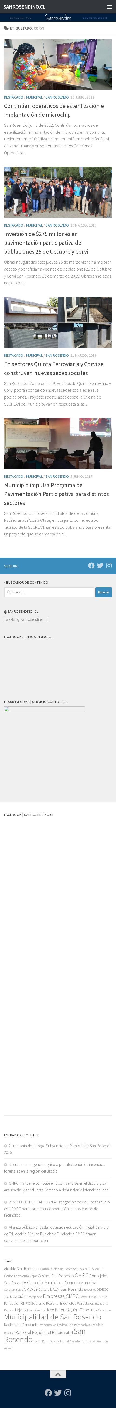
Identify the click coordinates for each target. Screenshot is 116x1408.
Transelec (75, 1341)
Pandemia (30, 1324)
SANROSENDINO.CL (24, 6)
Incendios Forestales (77, 1303)
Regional (23, 1332)
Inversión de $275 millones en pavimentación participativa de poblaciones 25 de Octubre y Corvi (46, 242)
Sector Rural (41, 1341)
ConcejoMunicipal (80, 1283)
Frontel (102, 1296)
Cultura (44, 1289)
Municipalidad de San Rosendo (52, 1317)
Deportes (90, 1289)
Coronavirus (12, 1289)
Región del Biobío (47, 1332)
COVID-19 (29, 1289)
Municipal (34, 97)
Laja (18, 1309)
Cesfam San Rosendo (56, 1275)
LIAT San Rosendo (34, 1310)
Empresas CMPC (61, 1296)
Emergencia (34, 1297)
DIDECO (102, 1289)
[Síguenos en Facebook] (91, 565)
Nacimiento (13, 1324)
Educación (15, 1296)
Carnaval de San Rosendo (58, 1269)
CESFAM (82, 1269)
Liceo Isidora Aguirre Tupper (69, 1309)
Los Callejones (102, 1310)
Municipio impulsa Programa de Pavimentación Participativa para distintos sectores (56, 493)
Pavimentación (47, 1325)
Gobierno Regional (45, 1303)
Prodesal (62, 1325)
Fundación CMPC (17, 1303)
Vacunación (100, 1341)
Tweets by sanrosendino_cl (26, 619)
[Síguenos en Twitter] (100, 565)
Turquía (86, 1341)
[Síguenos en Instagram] (108, 565)
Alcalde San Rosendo (21, 1268)
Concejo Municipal (45, 1282)
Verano (8, 1348)
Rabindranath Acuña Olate (86, 1325)
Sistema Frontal (59, 1341)
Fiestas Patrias (87, 1297)
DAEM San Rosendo (66, 1289)
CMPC (81, 1275)
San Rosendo (57, 97)
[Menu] (109, 6)
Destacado (13, 97)
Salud (68, 1332)
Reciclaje (9, 1333)
